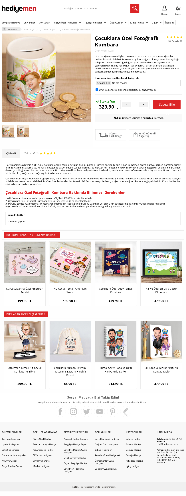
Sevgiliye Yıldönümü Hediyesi (74, 470)
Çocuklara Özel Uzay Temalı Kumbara (116, 290)
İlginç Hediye (132, 466)
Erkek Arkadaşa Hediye (44, 444)
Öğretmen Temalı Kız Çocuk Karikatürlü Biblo (24, 369)
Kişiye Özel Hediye (42, 438)
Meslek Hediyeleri (42, 466)
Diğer (155, 22)
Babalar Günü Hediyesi (106, 468)
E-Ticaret (81, 486)
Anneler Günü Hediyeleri (107, 455)
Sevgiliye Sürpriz (41, 460)
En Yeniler (29, 22)
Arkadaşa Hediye (134, 460)
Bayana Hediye (133, 444)
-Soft (73, 486)
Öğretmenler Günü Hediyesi (104, 462)
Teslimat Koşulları (11, 438)
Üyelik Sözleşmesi (11, 444)
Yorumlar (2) (177, 41)
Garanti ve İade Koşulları (14, 455)
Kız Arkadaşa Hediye (43, 449)
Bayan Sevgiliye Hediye (75, 463)
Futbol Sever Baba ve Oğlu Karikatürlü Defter (116, 369)
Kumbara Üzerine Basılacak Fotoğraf (116, 78)
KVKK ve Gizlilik (9, 460)
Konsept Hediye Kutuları (76, 438)
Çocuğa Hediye (133, 449)
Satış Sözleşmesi (10, 449)
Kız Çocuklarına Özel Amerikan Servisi (24, 290)
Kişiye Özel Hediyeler (65, 22)
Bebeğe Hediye (133, 455)
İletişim (169, 22)
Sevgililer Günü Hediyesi (107, 438)
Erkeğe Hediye (133, 438)
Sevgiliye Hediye (11, 22)
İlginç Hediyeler (93, 22)
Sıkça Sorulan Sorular (12, 466)
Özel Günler (116, 22)
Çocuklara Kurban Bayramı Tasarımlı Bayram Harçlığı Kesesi (70, 371)
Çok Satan (44, 22)
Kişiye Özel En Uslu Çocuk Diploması (161, 290)
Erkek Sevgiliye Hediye (75, 457)
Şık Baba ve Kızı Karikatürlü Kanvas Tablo (161, 369)
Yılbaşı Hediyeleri (103, 449)
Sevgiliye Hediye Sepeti (75, 444)
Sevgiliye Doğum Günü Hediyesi (75, 451)
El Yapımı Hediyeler (42, 455)
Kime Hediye (137, 22)
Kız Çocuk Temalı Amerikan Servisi (70, 290)
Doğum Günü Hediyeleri (107, 444)
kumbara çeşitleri (16, 221)
